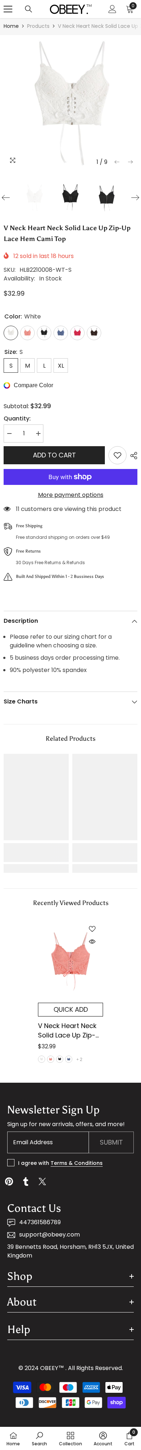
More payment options (70, 495)
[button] (117, 162)
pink (50, 1059)
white (41, 1059)
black (59, 1059)
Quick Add (71, 1009)
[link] (36, 852)
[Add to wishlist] (117, 455)
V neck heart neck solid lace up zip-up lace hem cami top (68, 1030)
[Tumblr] (25, 1181)
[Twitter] (42, 1181)
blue (68, 1059)
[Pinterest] (9, 1181)
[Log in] (112, 9)
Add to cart (54, 455)
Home (11, 26)
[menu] (8, 9)
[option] (70, 102)
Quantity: (17, 418)
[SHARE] (132, 455)
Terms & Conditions (77, 1163)
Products (38, 26)
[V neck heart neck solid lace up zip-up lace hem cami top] (70, 960)
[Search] (28, 9)
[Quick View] (92, 941)
